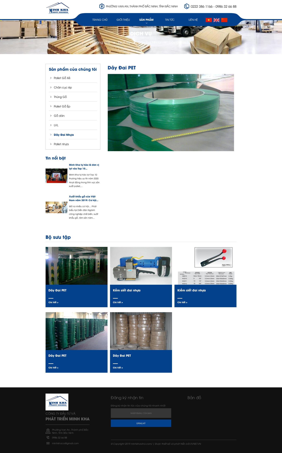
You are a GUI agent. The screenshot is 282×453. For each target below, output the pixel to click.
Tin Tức (169, 19)
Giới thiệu (123, 19)
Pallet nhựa (61, 144)
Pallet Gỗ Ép (62, 106)
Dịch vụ (124, 42)
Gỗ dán (59, 115)
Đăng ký (141, 423)
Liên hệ (193, 19)
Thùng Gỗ (60, 97)
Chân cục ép (63, 87)
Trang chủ (99, 19)
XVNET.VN (195, 443)
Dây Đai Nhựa (149, 42)
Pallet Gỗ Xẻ (62, 78)
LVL (56, 125)
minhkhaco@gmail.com (65, 443)
